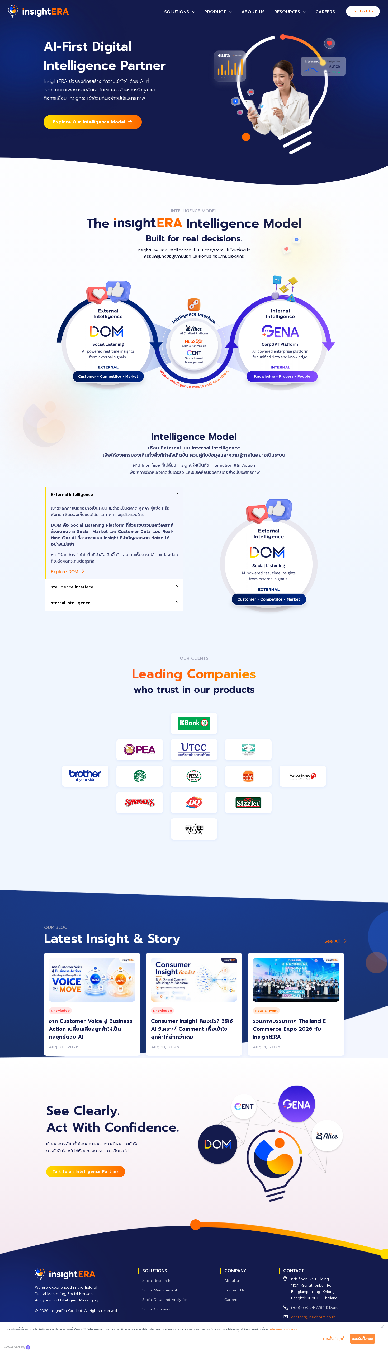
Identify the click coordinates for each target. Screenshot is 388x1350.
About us (253, 12)
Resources (287, 12)
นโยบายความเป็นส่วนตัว (285, 1329)
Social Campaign (157, 1309)
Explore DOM (65, 572)
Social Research (156, 1280)
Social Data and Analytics (165, 1299)
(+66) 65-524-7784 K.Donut (315, 1307)
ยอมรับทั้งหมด (362, 1339)
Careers (325, 12)
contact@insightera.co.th (313, 1317)
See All (332, 941)
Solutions (176, 12)
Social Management (159, 1290)
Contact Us (362, 11)
